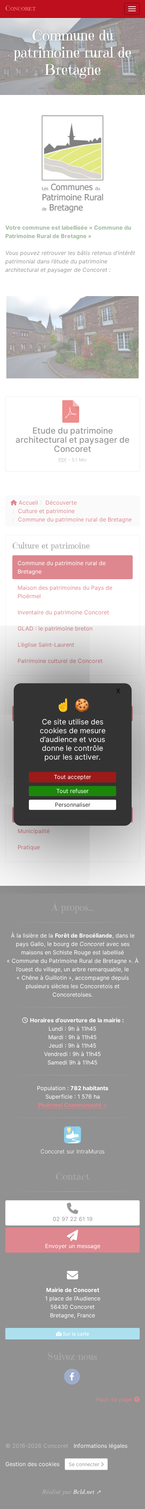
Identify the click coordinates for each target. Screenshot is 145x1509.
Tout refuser (72, 790)
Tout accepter (72, 776)
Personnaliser (72, 804)
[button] (11, 56)
